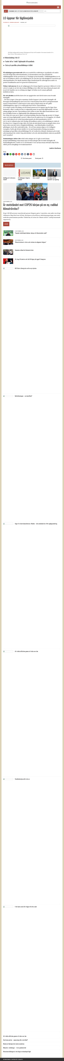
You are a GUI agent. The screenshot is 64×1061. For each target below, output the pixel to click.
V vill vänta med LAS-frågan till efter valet (26, 907)
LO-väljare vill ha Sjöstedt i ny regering (53, 179)
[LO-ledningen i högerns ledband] (24, 175)
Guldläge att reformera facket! (9, 179)
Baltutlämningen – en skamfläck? (23, 396)
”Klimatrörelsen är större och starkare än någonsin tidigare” (30, 242)
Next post (38, 158)
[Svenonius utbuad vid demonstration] (8, 254)
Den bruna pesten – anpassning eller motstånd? (15, 1040)
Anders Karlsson (14, 22)
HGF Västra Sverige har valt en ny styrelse (25, 268)
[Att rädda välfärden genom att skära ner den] (8, 773)
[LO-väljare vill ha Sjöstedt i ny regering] (54, 175)
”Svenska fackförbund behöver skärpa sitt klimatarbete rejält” (31, 233)
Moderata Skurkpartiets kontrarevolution (13, 1044)
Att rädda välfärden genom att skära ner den (26, 651)
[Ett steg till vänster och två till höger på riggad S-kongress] (8, 263)
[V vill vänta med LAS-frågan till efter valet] (8, 1029)
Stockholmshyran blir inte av (22, 779)
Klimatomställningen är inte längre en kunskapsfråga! (17, 1052)
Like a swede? (36, 178)
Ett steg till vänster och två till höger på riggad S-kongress (30, 259)
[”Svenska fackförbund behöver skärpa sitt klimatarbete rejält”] (8, 235)
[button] (5, 154)
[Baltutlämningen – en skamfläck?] (8, 518)
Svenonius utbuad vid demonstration (24, 250)
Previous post (27, 158)
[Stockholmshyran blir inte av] (8, 901)
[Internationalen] (32, 3)
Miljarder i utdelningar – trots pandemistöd (14, 1048)
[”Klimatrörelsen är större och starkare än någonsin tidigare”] (8, 244)
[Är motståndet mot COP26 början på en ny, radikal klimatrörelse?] (32, 199)
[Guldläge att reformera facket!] (9, 175)
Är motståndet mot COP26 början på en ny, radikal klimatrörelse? (30, 206)
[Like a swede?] (39, 175)
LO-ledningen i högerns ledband (24, 179)
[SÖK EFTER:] (51, 11)
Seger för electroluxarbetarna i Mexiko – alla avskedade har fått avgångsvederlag (36, 524)
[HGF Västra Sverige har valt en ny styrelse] (8, 390)
